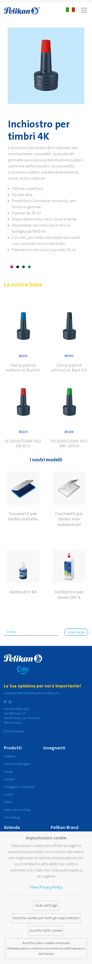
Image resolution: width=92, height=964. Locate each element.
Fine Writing (12, 817)
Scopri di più (76, 632)
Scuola (8, 794)
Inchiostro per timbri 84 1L (69, 594)
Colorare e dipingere (17, 764)
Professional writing (17, 810)
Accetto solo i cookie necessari (46, 948)
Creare (8, 771)
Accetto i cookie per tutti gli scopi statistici (46, 918)
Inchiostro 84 (23, 592)
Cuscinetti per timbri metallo (23, 516)
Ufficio (8, 802)
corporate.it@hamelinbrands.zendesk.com (32, 693)
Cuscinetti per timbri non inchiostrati (69, 519)
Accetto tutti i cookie (46, 931)
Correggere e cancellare (19, 787)
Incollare (9, 779)
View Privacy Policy (46, 887)
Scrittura (9, 756)
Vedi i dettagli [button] (46, 906)
